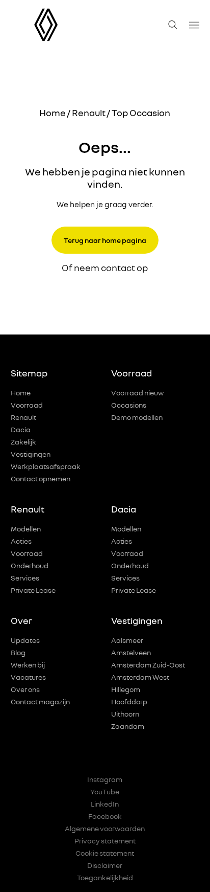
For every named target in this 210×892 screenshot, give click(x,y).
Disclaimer (104, 865)
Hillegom (125, 689)
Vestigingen (30, 454)
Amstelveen (131, 652)
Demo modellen (137, 417)
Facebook (105, 816)
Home (52, 112)
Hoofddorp (129, 701)
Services (25, 577)
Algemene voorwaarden (105, 828)
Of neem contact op (105, 267)
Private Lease (33, 590)
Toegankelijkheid (105, 877)
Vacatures (28, 677)
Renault (89, 112)
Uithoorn (125, 713)
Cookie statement (104, 853)
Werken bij (28, 664)
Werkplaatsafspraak (46, 466)
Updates (25, 640)
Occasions (128, 404)
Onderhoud (29, 565)
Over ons (25, 689)
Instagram (104, 779)
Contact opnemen (40, 478)
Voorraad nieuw (137, 392)
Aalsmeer (127, 640)
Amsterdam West (140, 677)
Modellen (26, 528)
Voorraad (27, 404)
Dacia (21, 429)
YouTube (104, 791)
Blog (18, 652)
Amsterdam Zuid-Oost (148, 664)
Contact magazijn (40, 701)
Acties (21, 541)
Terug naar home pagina (105, 240)
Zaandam (127, 726)
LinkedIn (105, 803)
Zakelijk (23, 441)
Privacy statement (105, 840)
